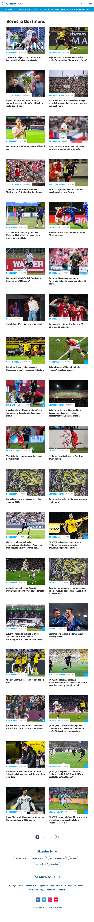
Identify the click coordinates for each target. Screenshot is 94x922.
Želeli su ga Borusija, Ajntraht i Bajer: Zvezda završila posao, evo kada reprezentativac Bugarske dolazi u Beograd (65, 413)
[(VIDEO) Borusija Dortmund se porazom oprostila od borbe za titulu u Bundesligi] (25, 708)
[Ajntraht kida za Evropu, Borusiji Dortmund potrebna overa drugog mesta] (25, 571)
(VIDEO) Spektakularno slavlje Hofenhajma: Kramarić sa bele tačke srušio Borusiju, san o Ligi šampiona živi (68, 683)
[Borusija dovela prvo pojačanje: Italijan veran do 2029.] (25, 482)
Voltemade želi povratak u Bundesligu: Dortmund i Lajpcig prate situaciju (23, 59)
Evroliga (54, 864)
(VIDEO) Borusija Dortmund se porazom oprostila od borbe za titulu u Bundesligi (24, 727)
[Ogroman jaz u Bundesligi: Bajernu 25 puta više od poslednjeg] (68, 307)
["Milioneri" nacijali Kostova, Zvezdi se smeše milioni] (68, 439)
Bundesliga (11, 52)
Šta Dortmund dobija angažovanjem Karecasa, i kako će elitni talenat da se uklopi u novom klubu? (23, 235)
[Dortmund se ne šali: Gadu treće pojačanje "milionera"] (68, 482)
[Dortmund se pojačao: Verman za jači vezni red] (25, 129)
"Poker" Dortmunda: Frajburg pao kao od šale (25, 681)
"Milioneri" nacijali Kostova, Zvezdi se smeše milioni (66, 457)
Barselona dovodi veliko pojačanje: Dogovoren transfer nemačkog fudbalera (25, 368)
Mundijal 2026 (56, 362)
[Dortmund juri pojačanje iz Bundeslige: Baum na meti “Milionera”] (25, 261)
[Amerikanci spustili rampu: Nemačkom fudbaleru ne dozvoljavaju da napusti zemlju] (25, 393)
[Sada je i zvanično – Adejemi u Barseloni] (25, 307)
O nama (68, 886)
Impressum (43, 886)
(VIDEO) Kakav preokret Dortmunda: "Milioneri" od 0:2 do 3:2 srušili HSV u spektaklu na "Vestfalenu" (66, 774)
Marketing (51, 890)
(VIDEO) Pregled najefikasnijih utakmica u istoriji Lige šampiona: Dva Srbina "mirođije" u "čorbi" (68, 820)
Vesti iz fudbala (14, 95)
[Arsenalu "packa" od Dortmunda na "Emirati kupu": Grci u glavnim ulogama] (25, 172)
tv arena (37, 907)
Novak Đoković (38, 858)
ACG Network (56, 886)
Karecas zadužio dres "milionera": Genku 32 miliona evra (67, 234)
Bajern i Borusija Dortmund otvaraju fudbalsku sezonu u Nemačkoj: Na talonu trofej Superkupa (24, 103)
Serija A (53, 629)
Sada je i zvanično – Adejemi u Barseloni (24, 324)
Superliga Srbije (57, 184)
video (21, 886)
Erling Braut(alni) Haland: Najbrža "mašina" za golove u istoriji (64, 368)
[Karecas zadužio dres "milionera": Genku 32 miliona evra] (68, 215)
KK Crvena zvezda (57, 858)
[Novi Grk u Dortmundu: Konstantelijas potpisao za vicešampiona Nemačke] (68, 129)
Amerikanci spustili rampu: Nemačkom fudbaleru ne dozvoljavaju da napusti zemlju (24, 413)
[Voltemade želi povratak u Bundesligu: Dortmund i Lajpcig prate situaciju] (25, 40)
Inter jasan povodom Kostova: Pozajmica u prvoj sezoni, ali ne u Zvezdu (68, 191)
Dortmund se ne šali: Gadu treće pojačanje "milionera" (68, 500)
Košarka (73, 858)
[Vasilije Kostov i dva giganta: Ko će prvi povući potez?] (25, 439)
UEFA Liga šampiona (58, 812)
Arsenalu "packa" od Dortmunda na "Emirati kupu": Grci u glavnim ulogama (24, 191)
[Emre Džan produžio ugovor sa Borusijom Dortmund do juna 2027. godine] (25, 800)
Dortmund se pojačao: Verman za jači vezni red (25, 148)
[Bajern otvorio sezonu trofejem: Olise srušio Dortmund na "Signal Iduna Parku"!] (68, 40)
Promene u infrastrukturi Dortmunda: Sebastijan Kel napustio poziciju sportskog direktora (25, 774)
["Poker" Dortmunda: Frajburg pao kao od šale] (25, 662)
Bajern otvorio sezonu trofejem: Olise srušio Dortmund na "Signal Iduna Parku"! (68, 59)
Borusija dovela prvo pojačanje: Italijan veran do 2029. (23, 500)
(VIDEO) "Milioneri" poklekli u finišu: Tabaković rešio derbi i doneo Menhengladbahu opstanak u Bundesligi (24, 637)
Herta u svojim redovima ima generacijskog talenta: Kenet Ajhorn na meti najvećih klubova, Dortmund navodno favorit (24, 545)
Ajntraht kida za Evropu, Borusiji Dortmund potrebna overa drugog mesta (25, 589)
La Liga (9, 319)
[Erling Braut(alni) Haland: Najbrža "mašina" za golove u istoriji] (68, 350)
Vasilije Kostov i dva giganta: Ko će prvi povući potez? (24, 457)
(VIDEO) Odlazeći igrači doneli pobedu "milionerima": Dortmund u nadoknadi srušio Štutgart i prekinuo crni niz (66, 728)
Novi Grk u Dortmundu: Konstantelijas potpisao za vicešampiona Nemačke (66, 148)
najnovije (12, 886)
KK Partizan (41, 864)
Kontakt (61, 890)
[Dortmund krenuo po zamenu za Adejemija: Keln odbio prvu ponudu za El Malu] (68, 261)
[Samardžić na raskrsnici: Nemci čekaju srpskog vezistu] (68, 617)
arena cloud (31, 886)
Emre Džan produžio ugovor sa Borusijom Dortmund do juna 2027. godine (25, 818)
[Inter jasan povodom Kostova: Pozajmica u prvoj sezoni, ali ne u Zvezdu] (68, 172)
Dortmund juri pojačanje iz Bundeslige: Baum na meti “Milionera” (24, 279)
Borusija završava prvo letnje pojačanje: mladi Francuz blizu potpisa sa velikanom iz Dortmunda (68, 591)
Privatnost (79, 886)
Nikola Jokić (21, 858)
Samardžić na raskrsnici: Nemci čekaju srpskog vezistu (66, 635)
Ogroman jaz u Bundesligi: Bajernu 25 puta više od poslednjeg (66, 325)
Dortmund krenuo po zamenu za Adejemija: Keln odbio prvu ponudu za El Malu (67, 281)
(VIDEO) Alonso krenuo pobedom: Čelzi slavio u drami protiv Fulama (41, 9)
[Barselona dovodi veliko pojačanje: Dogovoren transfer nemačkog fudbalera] (25, 350)
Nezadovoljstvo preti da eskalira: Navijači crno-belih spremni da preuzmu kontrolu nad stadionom (68, 103)
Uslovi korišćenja (36, 890)
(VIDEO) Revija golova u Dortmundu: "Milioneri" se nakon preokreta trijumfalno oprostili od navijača (65, 545)
